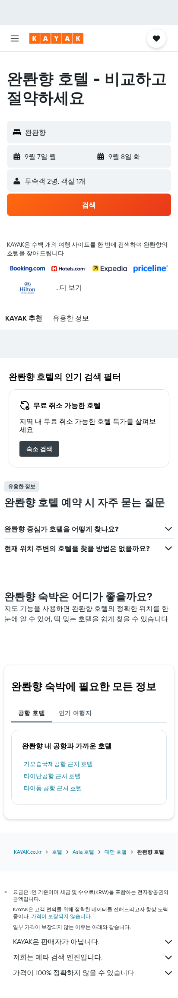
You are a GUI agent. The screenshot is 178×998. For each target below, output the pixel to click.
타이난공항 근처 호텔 (52, 776)
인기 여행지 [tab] (75, 713)
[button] (14, 38)
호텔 (57, 852)
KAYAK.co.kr (27, 852)
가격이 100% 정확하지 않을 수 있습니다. (74, 972)
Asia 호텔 (83, 852)
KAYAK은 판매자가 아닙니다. (56, 941)
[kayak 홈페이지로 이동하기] (56, 38)
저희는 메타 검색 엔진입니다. (57, 957)
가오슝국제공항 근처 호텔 (58, 764)
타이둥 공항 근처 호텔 (53, 788)
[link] (39, 449)
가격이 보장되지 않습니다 (61, 916)
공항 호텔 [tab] (31, 713)
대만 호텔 (116, 852)
